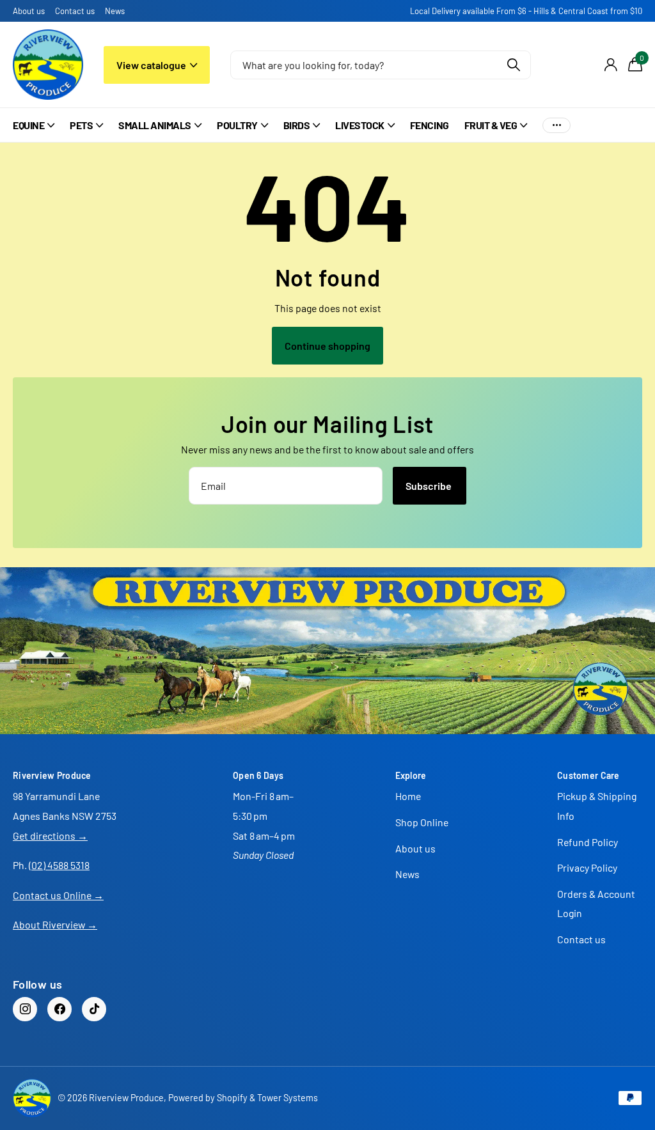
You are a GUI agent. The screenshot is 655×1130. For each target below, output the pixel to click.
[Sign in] (610, 65)
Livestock (359, 125)
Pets (81, 125)
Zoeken (513, 65)
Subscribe (430, 486)
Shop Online (421, 822)
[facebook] (59, 1009)
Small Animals (154, 125)
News (115, 11)
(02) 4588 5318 (59, 865)
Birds (296, 125)
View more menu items (556, 125)
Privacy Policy (587, 867)
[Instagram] (25, 1009)
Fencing (429, 125)
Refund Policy (587, 842)
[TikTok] (94, 1009)
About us (29, 11)
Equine (28, 125)
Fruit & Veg (490, 125)
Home (408, 796)
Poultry (237, 125)
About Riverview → (55, 924)
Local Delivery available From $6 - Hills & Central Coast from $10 (526, 11)
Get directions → (50, 835)
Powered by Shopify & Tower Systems (243, 1097)
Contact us (75, 11)
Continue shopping (327, 346)
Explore (411, 775)
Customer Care (588, 775)
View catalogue (152, 65)
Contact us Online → (58, 895)
